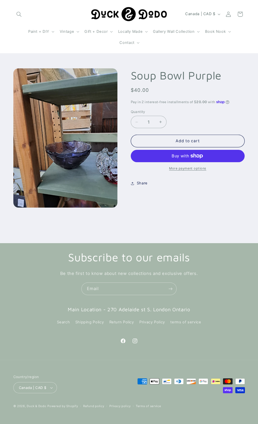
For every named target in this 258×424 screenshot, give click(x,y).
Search (63, 322)
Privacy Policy (152, 322)
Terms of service (148, 406)
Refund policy (93, 406)
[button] (19, 14)
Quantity (138, 112)
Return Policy (121, 322)
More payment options (187, 168)
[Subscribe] (170, 288)
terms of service (185, 322)
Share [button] (142, 183)
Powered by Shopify (62, 406)
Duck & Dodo (36, 406)
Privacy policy (120, 406)
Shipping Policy (89, 322)
